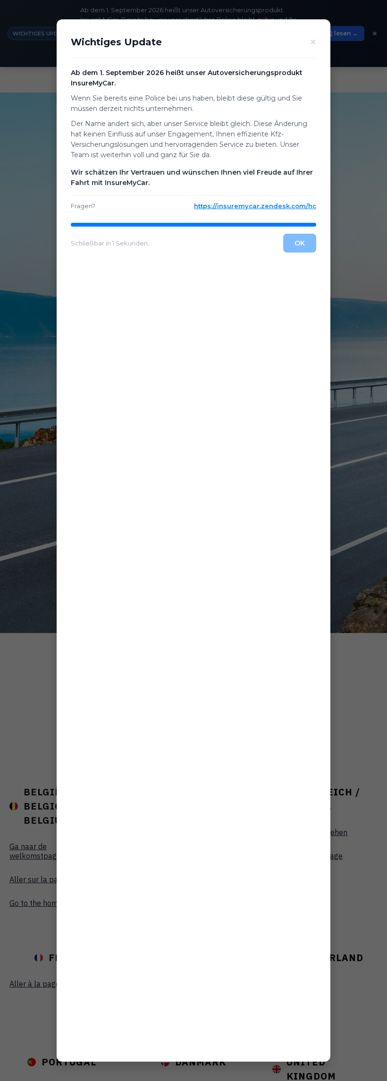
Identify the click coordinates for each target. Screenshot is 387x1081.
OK (299, 243)
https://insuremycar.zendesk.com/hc (255, 206)
